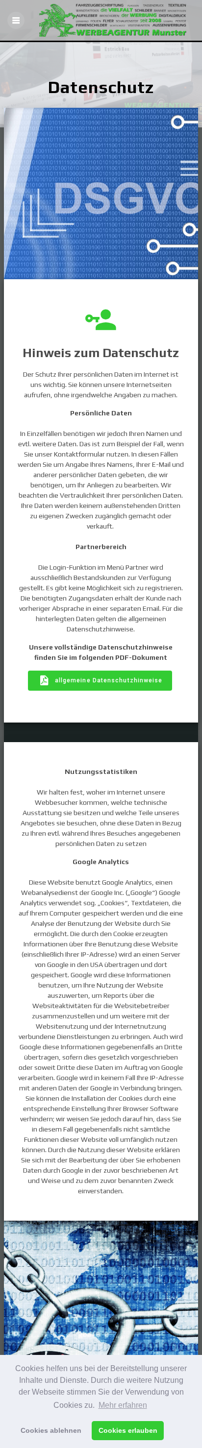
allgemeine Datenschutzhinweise (109, 680)
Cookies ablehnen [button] (51, 1430)
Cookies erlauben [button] (128, 1430)
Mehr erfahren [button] (123, 1405)
